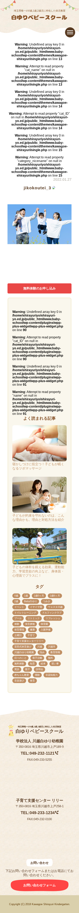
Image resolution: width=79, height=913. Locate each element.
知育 (32, 663)
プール (18, 618)
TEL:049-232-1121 (37, 753)
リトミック (34, 618)
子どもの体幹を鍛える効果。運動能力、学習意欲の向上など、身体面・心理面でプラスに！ (38, 571)
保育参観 (30, 624)
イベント (19, 607)
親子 (27, 669)
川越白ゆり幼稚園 (24, 652)
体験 (16, 624)
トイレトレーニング (25, 612)
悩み (42, 652)
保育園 (44, 624)
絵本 (43, 663)
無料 (50, 658)
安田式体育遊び (22, 646)
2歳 (16, 601)
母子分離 (37, 658)
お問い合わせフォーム (39, 885)
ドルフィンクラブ (52, 612)
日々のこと (20, 658)
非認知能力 (52, 675)
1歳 (26, 595)
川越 (39, 646)
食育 (32, 680)
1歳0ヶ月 (39, 595)
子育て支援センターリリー (29, 641)
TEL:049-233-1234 (38, 812)
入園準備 (45, 629)
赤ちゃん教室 (21, 675)
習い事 (55, 663)
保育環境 (19, 629)
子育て (31, 635)
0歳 (16, 595)
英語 (16, 669)
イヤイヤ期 (36, 607)
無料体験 (19, 663)
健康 (32, 629)
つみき (46, 601)
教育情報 (55, 652)
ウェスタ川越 (55, 607)
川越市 (51, 646)
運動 (37, 675)
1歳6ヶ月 (55, 595)
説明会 (39, 669)
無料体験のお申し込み (39, 288)
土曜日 (18, 635)
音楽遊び (19, 680)
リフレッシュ (53, 618)
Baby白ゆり (30, 601)
